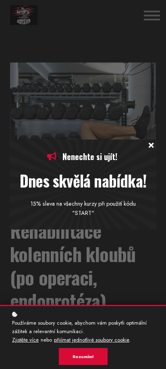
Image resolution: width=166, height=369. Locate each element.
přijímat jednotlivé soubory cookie (91, 340)
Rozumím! (83, 356)
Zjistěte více (25, 340)
